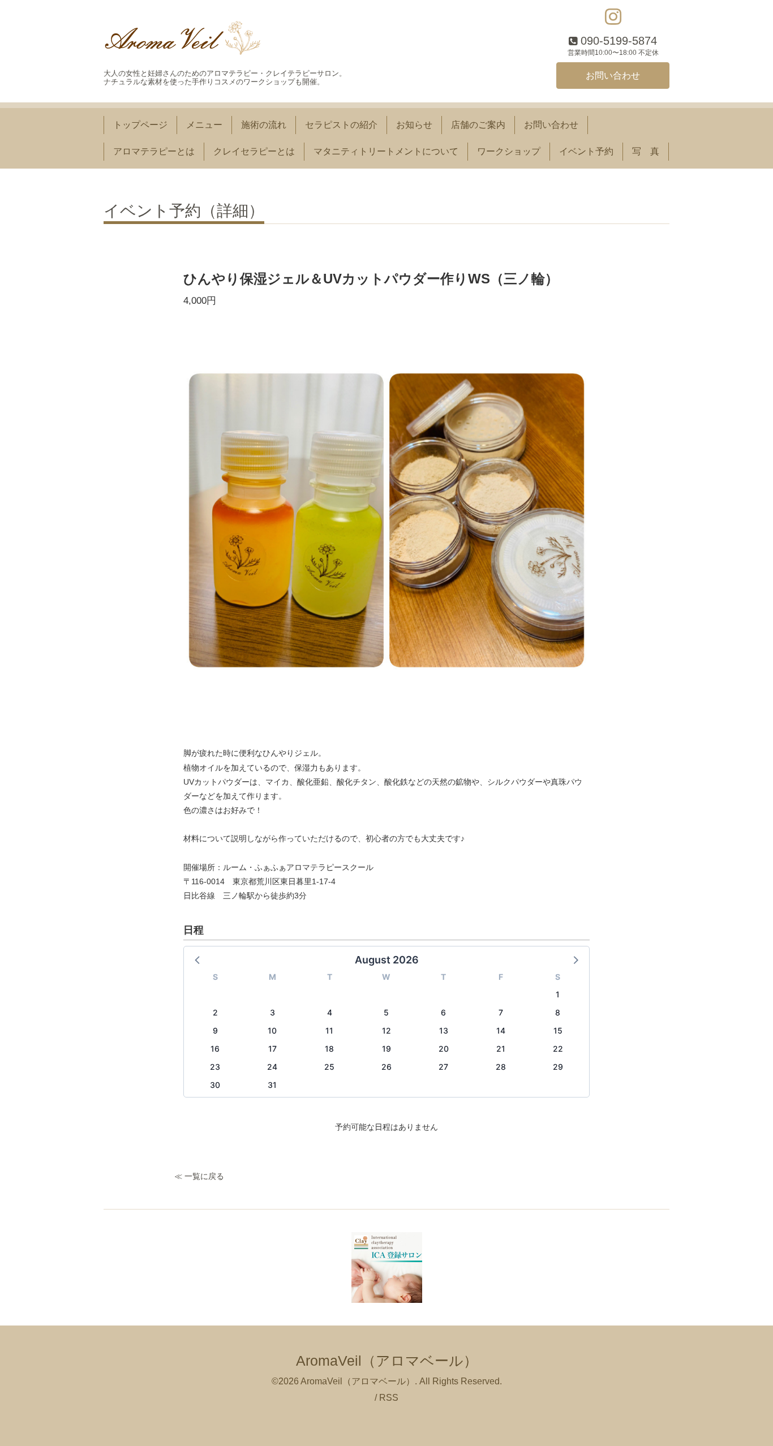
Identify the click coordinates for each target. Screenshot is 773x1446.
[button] (198, 959)
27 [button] (443, 1066)
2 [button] (215, 1012)
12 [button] (386, 1030)
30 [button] (215, 1085)
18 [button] (329, 1048)
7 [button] (501, 1012)
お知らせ (414, 125)
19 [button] (386, 1048)
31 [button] (272, 1085)
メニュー (204, 125)
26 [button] (386, 1066)
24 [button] (272, 1066)
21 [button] (500, 1048)
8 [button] (557, 1012)
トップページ (140, 125)
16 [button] (215, 1048)
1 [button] (558, 994)
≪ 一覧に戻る (199, 1176)
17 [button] (272, 1048)
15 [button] (557, 1030)
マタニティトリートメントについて (386, 151)
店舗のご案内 (478, 125)
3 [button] (272, 1012)
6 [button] (443, 1012)
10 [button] (272, 1030)
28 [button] (501, 1066)
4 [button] (329, 1012)
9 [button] (215, 1030)
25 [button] (329, 1066)
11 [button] (329, 1030)
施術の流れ (263, 125)
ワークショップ (508, 151)
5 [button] (386, 1012)
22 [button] (558, 1048)
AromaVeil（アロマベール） (387, 1360)
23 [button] (215, 1066)
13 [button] (443, 1030)
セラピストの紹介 (341, 125)
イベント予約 (586, 151)
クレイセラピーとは (254, 151)
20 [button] (444, 1048)
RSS (388, 1397)
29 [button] (558, 1066)
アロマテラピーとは (154, 151)
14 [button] (500, 1030)
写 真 (645, 151)
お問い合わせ (613, 75)
